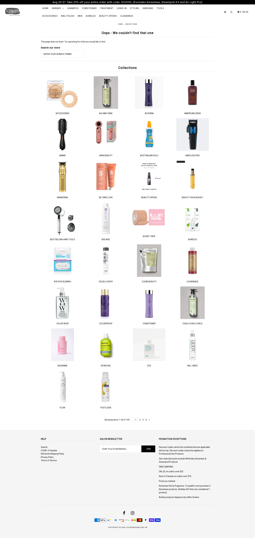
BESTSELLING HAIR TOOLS (62, 239)
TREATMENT (106, 8)
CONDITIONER (89, 8)
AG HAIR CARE (106, 113)
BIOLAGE (106, 239)
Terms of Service (49, 460)
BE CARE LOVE (106, 197)
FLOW (62, 407)
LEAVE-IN (122, 8)
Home (120, 24)
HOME (45, 8)
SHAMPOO (73, 8)
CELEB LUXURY (106, 281)
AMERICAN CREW (192, 113)
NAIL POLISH (67, 16)
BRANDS (56, 8)
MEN (80, 16)
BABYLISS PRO (192, 155)
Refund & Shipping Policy (52, 454)
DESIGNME (62, 365)
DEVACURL (106, 365)
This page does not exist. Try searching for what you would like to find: (73, 41)
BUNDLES (91, 16)
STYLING (134, 8)
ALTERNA (149, 113)
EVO (149, 365)
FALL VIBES (192, 365)
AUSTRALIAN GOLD (149, 155)
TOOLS (160, 8)
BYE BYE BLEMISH (62, 281)
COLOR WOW (62, 323)
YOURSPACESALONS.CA (136, 527)
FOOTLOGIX (105, 407)
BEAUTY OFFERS (108, 16)
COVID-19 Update (49, 450)
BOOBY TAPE (149, 236)
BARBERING (62, 197)
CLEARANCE (126, 16)
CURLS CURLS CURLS (192, 323)
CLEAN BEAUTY (149, 281)
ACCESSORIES (50, 16)
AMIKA (62, 155)
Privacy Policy (47, 457)
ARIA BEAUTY (105, 155)
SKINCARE (148, 8)
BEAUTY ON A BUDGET (192, 197)
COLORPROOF (105, 323)
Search (44, 447)
